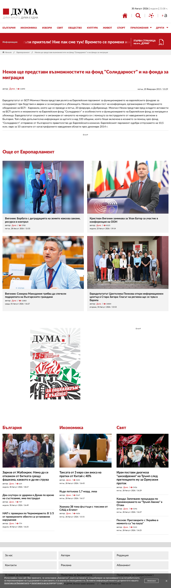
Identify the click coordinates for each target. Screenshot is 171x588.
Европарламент (23, 52)
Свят (121, 428)
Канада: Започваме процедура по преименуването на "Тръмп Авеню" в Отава (139, 502)
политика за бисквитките (16, 583)
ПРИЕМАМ (151, 581)
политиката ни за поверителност (47, 583)
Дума (12, 89)
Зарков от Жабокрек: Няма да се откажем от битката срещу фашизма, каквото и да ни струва (26, 476)
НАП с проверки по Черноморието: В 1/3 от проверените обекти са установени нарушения (28, 516)
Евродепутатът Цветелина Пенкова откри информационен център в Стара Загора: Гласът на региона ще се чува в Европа (126, 296)
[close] (166, 581)
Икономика (71, 428)
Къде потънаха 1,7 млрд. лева (78, 491)
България (12, 428)
